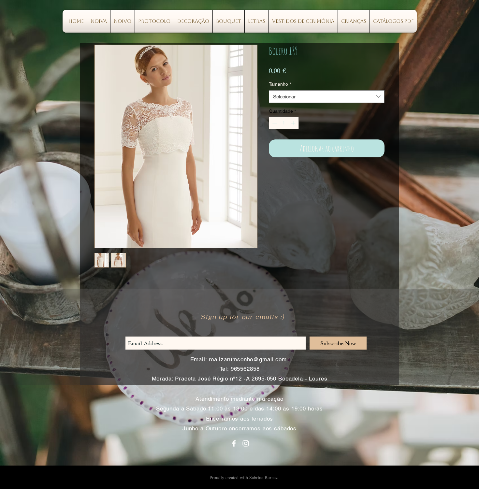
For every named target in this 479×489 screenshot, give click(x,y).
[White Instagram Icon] (245, 443)
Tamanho (280, 84)
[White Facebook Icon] (234, 443)
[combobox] (327, 96)
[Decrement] (274, 123)
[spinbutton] (284, 123)
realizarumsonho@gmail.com (248, 359)
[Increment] (294, 123)
